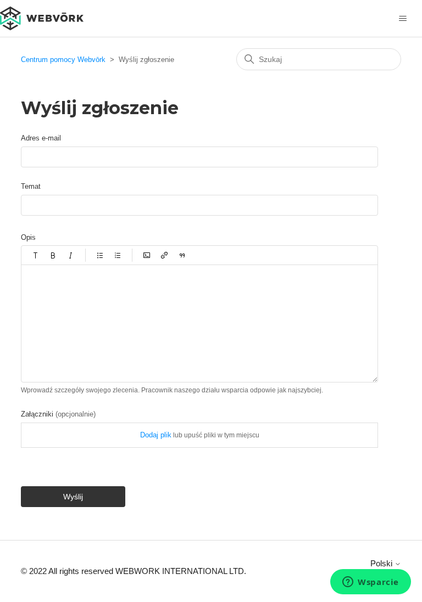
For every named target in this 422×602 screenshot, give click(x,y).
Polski (382, 563)
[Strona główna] (42, 17)
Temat (31, 186)
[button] (35, 255)
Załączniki (58, 414)
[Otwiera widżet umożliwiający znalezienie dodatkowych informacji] (370, 583)
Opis (28, 237)
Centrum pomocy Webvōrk (63, 59)
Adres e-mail (41, 138)
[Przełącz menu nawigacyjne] (402, 18)
